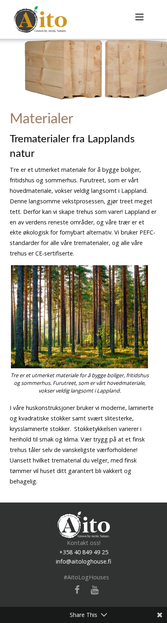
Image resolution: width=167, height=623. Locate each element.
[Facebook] (74, 590)
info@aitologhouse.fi (83, 561)
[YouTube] (91, 590)
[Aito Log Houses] (84, 524)
